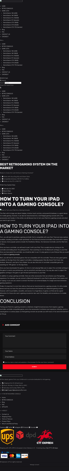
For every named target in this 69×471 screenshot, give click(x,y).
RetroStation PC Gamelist (11, 20)
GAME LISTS (5, 11)
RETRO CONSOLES (7, 8)
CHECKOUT (5, 36)
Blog (3, 29)
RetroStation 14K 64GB (10, 13)
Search (2, 83)
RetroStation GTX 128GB (10, 22)
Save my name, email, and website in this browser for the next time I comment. (29, 362)
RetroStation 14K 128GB (10, 15)
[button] (34, 40)
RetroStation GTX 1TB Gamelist (12, 27)
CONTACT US (6, 34)
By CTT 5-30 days (52, 448)
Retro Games (8, 193)
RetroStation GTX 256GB (11, 25)
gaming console (15, 254)
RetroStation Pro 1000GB (11, 18)
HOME (3, 6)
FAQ (3, 32)
